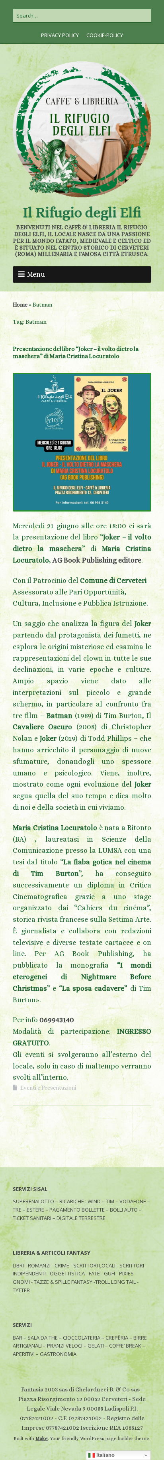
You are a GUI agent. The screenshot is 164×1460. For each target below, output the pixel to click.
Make (41, 1438)
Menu (36, 274)
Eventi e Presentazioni (48, 1087)
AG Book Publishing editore (97, 560)
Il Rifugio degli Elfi (82, 212)
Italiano (105, 1455)
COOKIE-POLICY (104, 35)
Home (20, 304)
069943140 (56, 1020)
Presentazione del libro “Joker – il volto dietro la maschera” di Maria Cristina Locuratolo (76, 352)
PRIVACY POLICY (60, 35)
